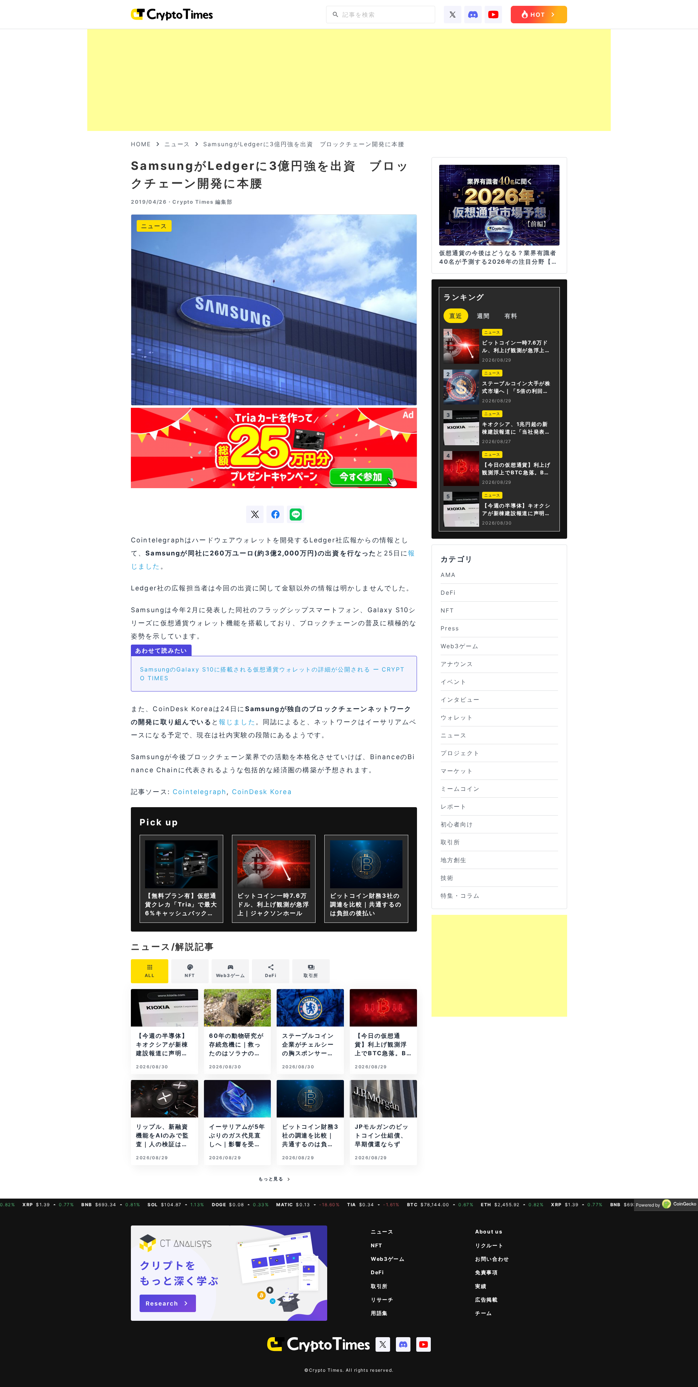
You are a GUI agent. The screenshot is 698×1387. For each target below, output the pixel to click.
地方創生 (454, 860)
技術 (447, 877)
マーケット (457, 770)
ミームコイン (460, 788)
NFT (447, 610)
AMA (448, 574)
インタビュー (460, 699)
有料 (511, 315)
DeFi (448, 592)
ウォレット (457, 717)
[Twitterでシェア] (255, 514)
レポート (454, 806)
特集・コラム (460, 895)
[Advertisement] (349, 80)
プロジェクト (460, 753)
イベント (454, 681)
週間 (483, 315)
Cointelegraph (199, 792)
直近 (455, 315)
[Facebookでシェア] (275, 514)
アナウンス (457, 663)
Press (450, 628)
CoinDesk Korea (262, 792)
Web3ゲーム (459, 646)
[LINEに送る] (295, 514)
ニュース (177, 144)
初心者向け (457, 824)
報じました (237, 722)
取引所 (450, 842)
